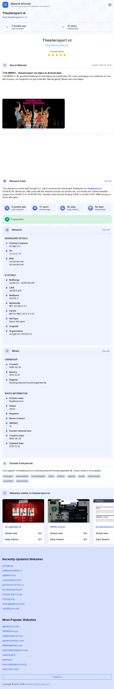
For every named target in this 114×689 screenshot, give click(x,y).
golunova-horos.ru (13, 584)
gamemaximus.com (13, 640)
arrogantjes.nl (13, 526)
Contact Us (57, 677)
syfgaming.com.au (12, 635)
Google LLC (15, 246)
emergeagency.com (13, 603)
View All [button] (107, 181)
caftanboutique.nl (12, 570)
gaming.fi (7, 659)
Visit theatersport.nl (12, 17)
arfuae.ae (7, 565)
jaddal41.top (9, 575)
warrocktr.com (10, 669)
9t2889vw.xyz (10, 631)
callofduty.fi (8, 654)
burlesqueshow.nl (12, 589)
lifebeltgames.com (12, 645)
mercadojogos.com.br (14, 664)
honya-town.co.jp (12, 594)
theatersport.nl (95, 188)
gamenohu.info (10, 626)
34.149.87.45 (15, 253)
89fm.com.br (57, 526)
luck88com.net (10, 608)
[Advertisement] (56, 89)
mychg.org (8, 599)
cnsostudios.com (11, 579)
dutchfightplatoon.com (15, 650)
